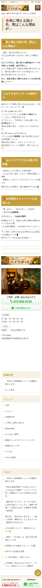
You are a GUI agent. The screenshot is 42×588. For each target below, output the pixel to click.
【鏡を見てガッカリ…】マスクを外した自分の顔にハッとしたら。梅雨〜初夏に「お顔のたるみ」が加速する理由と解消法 (21, 506)
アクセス (9, 452)
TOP (3, 13)
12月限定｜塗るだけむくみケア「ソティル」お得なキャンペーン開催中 (21, 564)
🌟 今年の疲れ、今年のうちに (17, 557)
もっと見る (10, 390)
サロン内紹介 (10, 457)
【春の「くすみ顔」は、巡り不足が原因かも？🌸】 (21, 538)
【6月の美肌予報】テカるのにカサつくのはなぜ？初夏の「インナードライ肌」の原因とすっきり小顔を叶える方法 (21, 491)
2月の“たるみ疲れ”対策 (14, 551)
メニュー (9, 411)
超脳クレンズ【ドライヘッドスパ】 (20, 440)
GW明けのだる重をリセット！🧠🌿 (20, 546)
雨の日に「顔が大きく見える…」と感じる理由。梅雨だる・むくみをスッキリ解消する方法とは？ (21, 519)
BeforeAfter (10, 429)
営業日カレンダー (12, 446)
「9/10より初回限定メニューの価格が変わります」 (21, 382)
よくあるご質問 (11, 434)
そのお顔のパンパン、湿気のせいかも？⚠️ (20, 529)
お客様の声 (10, 417)
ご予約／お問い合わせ (14, 423)
